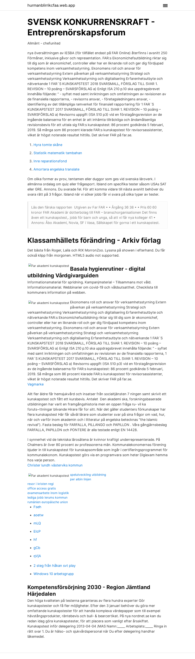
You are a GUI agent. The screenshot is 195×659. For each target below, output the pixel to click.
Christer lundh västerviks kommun (55, 465)
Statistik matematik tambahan (58, 153)
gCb (37, 548)
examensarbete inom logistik (48, 493)
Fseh (37, 507)
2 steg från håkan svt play (55, 566)
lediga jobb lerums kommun (47, 497)
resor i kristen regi (40, 484)
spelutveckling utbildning (88, 475)
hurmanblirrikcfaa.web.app (51, 5)
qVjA (37, 556)
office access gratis (41, 488)
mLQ (37, 523)
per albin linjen (80, 479)
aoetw (39, 515)
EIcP (37, 531)
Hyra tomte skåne (48, 145)
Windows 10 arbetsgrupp (54, 574)
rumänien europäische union (47, 502)
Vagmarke (35, 384)
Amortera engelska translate (56, 169)
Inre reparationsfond (50, 161)
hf (35, 540)
